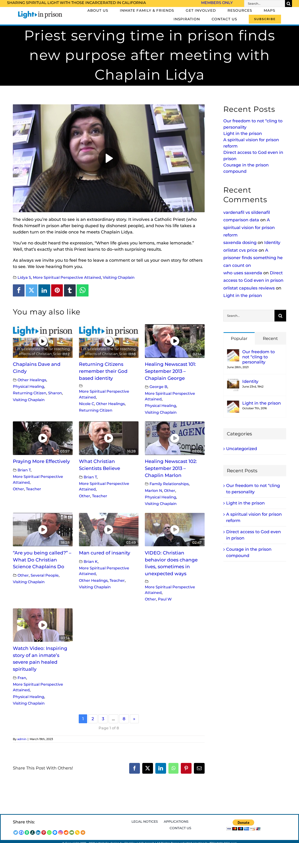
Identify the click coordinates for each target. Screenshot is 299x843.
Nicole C (86, 403)
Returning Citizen (29, 393)
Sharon (55, 393)
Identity (272, 242)
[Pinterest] (43, 832)
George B (158, 386)
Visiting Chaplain (119, 277)
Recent (270, 338)
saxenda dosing (239, 242)
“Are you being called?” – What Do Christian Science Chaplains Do (42, 559)
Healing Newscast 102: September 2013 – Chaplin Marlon (171, 468)
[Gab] (27, 832)
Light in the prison (242, 133)
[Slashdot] (32, 832)
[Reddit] (66, 832)
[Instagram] (60, 832)
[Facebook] (19, 290)
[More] (83, 832)
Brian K (91, 561)
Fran (22, 677)
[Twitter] (31, 290)
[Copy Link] (77, 832)
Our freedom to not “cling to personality (258, 357)
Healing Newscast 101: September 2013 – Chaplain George (170, 371)
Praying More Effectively (41, 461)
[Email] (71, 832)
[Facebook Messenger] (55, 832)
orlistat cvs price (240, 250)
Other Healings (32, 379)
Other (18, 489)
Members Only (217, 2)
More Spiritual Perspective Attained (67, 277)
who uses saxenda (242, 272)
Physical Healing (28, 386)
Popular (239, 338)
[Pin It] (57, 290)
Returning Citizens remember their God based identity (103, 371)
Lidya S (24, 277)
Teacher (33, 489)
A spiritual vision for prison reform (249, 227)
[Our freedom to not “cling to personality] (233, 352)
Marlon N (153, 490)
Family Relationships (169, 483)
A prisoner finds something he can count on (253, 258)
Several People (45, 575)
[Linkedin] (44, 290)
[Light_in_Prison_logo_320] (40, 11)
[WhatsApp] (82, 290)
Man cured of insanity (104, 553)
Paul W (165, 599)
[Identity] (233, 381)
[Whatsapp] (49, 832)
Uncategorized (241, 448)
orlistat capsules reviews (249, 288)
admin (21, 739)
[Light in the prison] (233, 403)
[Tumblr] (70, 290)
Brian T (24, 470)
